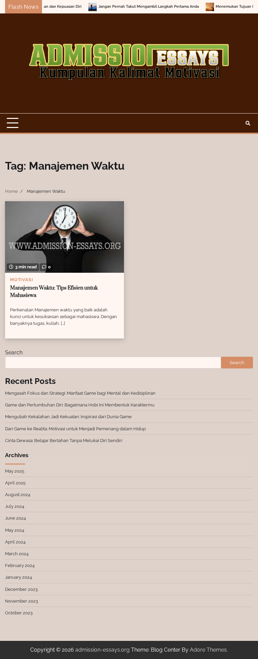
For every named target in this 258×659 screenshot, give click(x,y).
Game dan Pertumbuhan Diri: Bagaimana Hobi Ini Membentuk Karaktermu (80, 404)
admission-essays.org (102, 650)
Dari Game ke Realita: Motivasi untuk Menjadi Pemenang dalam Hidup (75, 428)
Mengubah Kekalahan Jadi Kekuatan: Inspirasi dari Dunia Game (68, 416)
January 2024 (18, 577)
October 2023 (19, 612)
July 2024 (14, 506)
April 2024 (15, 541)
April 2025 (15, 482)
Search (14, 352)
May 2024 (14, 530)
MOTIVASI (21, 279)
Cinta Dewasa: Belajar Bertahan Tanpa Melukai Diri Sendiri (63, 440)
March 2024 (17, 553)
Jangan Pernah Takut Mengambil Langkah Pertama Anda (136, 6)
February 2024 (20, 565)
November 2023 (21, 601)
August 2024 (17, 494)
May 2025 (14, 471)
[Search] (248, 123)
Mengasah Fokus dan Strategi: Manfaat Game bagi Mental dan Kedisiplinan (80, 393)
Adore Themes (208, 650)
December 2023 (21, 589)
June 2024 (15, 518)
